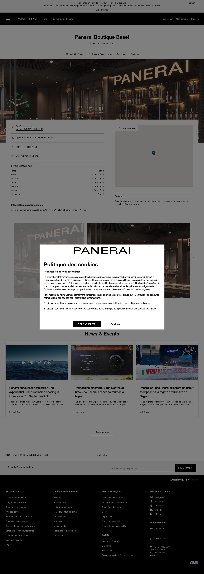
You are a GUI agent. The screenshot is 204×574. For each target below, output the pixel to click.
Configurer (116, 324)
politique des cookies (59, 298)
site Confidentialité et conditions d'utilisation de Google (127, 283)
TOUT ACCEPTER (86, 324)
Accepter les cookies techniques (62, 271)
